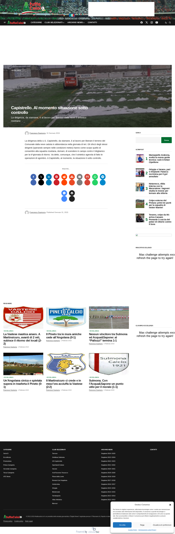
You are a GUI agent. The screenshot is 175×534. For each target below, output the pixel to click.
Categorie (7, 449)
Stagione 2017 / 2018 (108, 480)
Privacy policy (7, 521)
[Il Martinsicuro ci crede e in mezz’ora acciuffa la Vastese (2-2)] (66, 364)
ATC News (6, 476)
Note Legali (29, 521)
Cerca (138, 133)
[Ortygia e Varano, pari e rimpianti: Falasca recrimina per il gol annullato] (140, 172)
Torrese (54, 453)
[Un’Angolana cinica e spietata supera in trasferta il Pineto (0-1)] (23, 364)
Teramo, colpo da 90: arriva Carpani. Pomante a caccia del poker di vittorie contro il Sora (160, 219)
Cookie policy (18, 521)
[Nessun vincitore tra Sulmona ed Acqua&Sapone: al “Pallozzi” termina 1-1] (109, 317)
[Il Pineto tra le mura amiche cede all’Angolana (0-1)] (66, 317)
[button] (170, 504)
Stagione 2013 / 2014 (108, 496)
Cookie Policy (132, 530)
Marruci (54, 503)
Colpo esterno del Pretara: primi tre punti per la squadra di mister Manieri (160, 204)
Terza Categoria (8, 473)
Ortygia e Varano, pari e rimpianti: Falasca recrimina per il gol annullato (159, 173)
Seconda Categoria (9, 469)
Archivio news (107, 449)
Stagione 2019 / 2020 (108, 473)
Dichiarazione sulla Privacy (147, 530)
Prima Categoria (9, 465)
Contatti (153, 449)
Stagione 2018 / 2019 (108, 476)
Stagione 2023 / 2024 (108, 457)
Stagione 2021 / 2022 (108, 465)
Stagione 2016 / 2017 (108, 484)
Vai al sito (121, 5)
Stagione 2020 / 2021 (108, 469)
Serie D (5, 453)
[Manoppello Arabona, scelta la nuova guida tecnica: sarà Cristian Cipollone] (140, 158)
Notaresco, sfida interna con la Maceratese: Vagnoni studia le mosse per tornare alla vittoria (159, 188)
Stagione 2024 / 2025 (108, 453)
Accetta (122, 525)
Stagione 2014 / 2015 (108, 492)
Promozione (7, 461)
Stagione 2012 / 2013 (108, 499)
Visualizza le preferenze (162, 525)
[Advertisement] (87, 45)
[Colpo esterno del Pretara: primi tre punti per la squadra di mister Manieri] (140, 203)
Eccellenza (16, 70)
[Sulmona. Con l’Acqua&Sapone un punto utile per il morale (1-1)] (109, 364)
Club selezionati (58, 449)
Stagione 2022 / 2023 (108, 461)
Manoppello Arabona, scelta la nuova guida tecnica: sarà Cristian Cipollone (159, 158)
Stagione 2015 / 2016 (108, 488)
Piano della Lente (58, 476)
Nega (142, 525)
